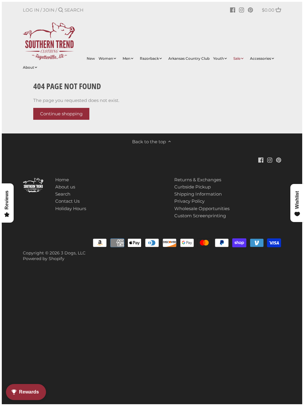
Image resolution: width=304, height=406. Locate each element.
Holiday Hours (70, 208)
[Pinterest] (250, 9)
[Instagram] (241, 9)
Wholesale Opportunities (201, 208)
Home (62, 179)
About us (65, 187)
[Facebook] (232, 9)
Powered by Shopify (43, 258)
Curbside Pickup (192, 187)
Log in (31, 10)
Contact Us (67, 201)
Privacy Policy (189, 201)
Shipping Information (198, 194)
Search (62, 194)
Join (48, 10)
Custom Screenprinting (200, 215)
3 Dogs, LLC (73, 253)
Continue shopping (61, 114)
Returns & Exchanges (197, 179)
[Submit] (60, 10)
